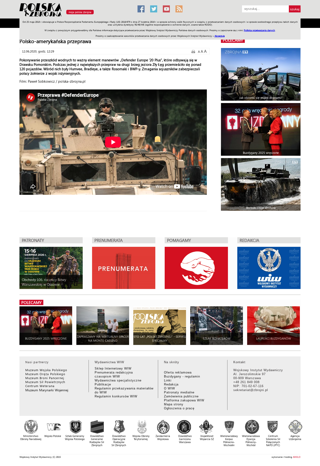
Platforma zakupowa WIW (184, 400)
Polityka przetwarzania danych (259, 30)
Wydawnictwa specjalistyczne (118, 380)
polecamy (233, 40)
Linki (167, 380)
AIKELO (297, 456)
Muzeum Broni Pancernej (44, 378)
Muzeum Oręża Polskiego (45, 374)
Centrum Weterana (40, 386)
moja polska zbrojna (80, 12)
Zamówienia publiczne (181, 396)
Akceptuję (220, 35)
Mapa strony (173, 404)
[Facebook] (141, 8)
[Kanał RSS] (178, 8)
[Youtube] (166, 8)
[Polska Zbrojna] (75, 16)
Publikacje (103, 384)
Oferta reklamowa (178, 372)
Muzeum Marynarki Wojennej (46, 390)
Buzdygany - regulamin (182, 376)
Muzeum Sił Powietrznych (45, 382)
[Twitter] (153, 8)
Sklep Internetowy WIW (113, 368)
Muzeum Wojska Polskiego (46, 370)
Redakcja (171, 384)
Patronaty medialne (179, 392)
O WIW (169, 388)
